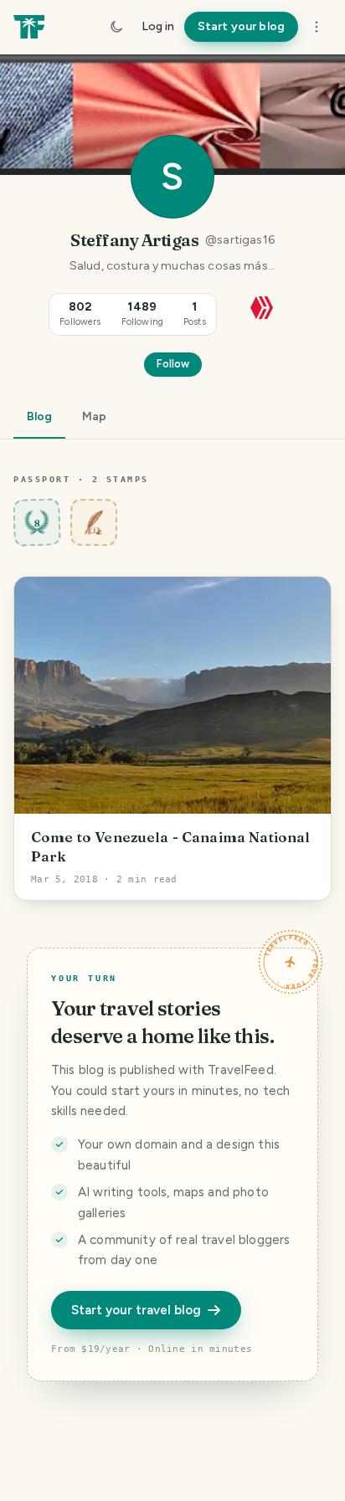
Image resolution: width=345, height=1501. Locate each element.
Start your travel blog (136, 1310)
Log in (158, 26)
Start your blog (241, 26)
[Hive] (261, 306)
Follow (173, 363)
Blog (39, 416)
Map (94, 416)
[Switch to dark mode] (116, 27)
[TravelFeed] (28, 27)
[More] (316, 27)
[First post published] (94, 522)
